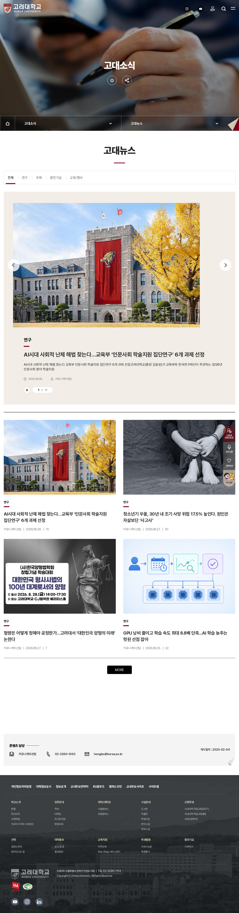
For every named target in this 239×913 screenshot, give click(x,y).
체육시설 (145, 829)
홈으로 (7, 123)
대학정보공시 (43, 786)
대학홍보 (59, 839)
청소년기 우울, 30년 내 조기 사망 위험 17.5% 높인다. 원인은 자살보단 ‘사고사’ (175, 517)
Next (225, 265)
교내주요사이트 (135, 786)
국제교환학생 (190, 819)
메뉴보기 (233, 8)
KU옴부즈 (99, 786)
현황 (13, 808)
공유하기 (127, 80)
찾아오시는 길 (18, 851)
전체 (10, 177)
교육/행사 (76, 177)
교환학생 (189, 802)
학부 (57, 808)
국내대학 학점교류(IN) (195, 813)
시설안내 (145, 802)
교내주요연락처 (79, 786)
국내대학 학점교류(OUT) (196, 808)
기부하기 (188, 846)
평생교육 (59, 824)
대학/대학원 (104, 802)
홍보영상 (59, 851)
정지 (27, 390)
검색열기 (223, 9)
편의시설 (145, 824)
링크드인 (39, 902)
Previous (13, 265)
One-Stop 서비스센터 (109, 851)
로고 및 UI (59, 846)
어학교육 (102, 846)
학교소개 (16, 802)
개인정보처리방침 (21, 786)
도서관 (144, 808)
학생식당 (145, 819)
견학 (13, 839)
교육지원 (102, 839)
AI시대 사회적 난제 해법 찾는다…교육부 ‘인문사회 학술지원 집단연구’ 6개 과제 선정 (55, 517)
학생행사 (145, 851)
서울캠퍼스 (103, 808)
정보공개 (61, 786)
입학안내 (59, 802)
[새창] (188, 9)
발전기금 (56, 177)
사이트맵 (154, 786)
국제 (39, 177)
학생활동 (145, 839)
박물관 (144, 813)
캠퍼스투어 (16, 846)
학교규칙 (15, 813)
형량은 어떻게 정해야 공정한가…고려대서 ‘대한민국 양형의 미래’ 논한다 (59, 636)
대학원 (58, 813)
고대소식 (30, 123)
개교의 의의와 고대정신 (22, 824)
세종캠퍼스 (103, 813)
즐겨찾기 (112, 80)
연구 (25, 177)
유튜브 (15, 902)
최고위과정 (60, 819)
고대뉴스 (137, 123)
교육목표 (15, 819)
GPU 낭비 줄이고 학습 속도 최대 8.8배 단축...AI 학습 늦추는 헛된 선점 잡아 (175, 636)
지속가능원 (146, 846)
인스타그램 (27, 902)
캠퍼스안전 (115, 786)
